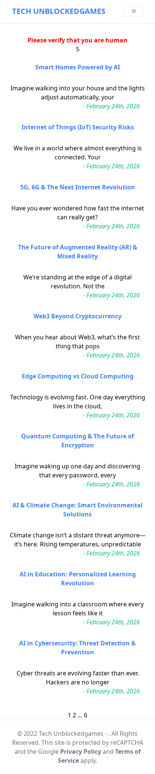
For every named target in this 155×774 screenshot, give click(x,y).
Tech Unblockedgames (58, 11)
